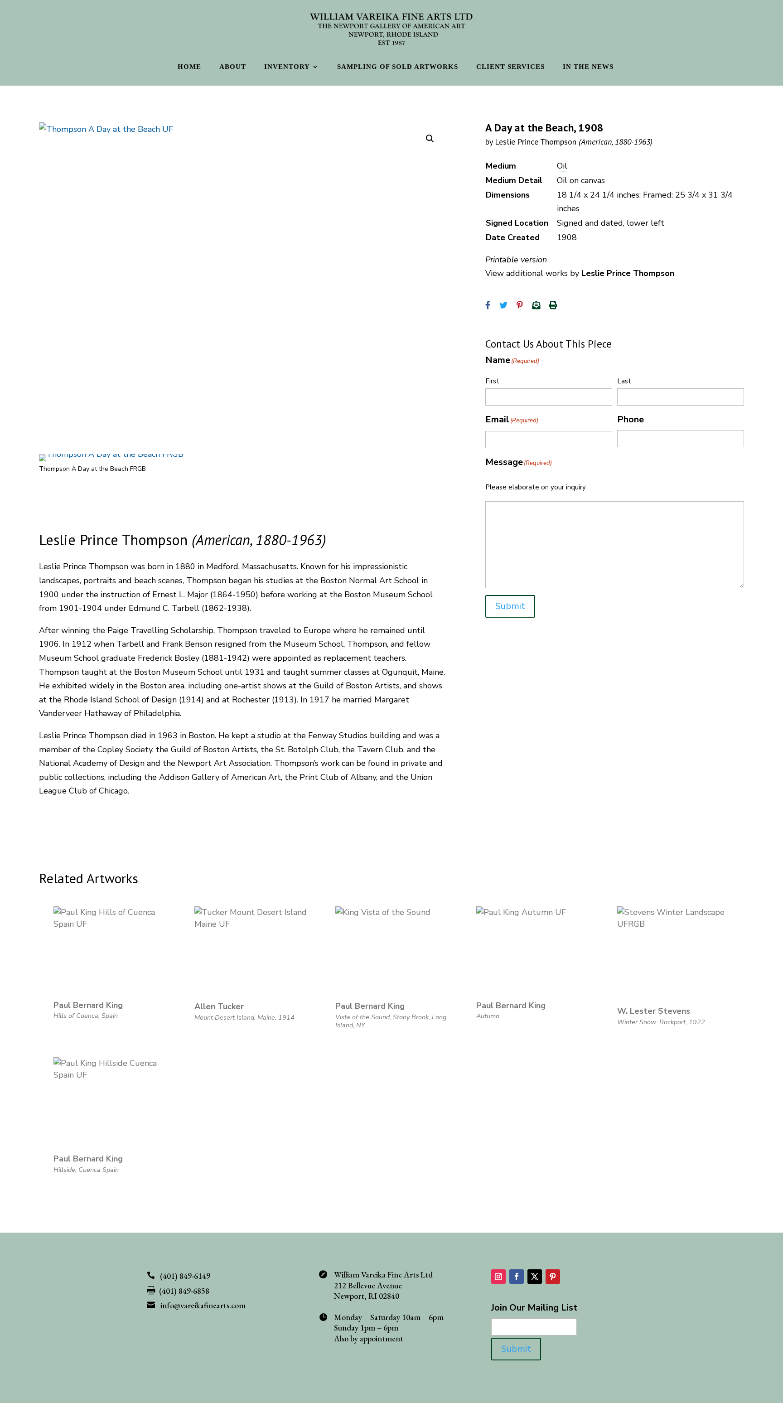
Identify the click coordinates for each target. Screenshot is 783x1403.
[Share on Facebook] (487, 305)
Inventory (287, 66)
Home (189, 66)
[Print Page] (553, 305)
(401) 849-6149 (185, 1276)
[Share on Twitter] (503, 305)
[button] (430, 139)
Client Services (510, 66)
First (492, 381)
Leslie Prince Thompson (573, 141)
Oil (562, 165)
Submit (510, 606)
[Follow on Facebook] (516, 1276)
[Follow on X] (534, 1276)
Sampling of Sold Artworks (397, 66)
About (232, 66)
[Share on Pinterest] (520, 305)
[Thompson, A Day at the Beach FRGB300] (111, 454)
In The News (588, 66)
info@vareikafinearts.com (203, 1305)
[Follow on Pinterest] (553, 1276)
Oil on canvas (581, 180)
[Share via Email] (536, 305)
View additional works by (579, 273)
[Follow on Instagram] (498, 1276)
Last (624, 381)
